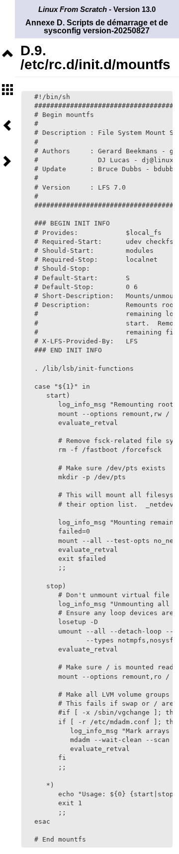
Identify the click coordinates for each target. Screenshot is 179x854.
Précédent (7, 125)
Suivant (7, 161)
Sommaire (7, 89)
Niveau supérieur (7, 54)
